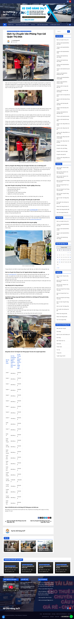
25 (59, 262)
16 (70, 257)
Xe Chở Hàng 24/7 (11, 608)
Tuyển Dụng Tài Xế (55, 24)
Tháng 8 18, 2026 (27, 569)
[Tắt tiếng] (15, 590)
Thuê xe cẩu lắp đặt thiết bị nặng (27, 594)
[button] (67, 24)
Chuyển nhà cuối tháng (62, 148)
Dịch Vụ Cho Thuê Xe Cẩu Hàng (27, 564)
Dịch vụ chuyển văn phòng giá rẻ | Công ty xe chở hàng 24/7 (11, 550)
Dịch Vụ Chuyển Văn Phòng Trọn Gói (13, 31)
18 (59, 259)
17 (57, 259)
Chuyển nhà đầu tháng (62, 145)
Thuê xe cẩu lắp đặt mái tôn (63, 116)
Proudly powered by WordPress (9, 615)
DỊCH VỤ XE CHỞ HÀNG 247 (22, 24)
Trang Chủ (10, 24)
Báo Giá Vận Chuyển (42, 24)
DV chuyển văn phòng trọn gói (25, 31)
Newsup (19, 615)
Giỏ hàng (59, 337)
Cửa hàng (59, 331)
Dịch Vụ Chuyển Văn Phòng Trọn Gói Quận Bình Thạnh (40, 521)
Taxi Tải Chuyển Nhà (61, 212)
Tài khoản (59, 343)
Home (41, 613)
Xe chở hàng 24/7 (16, 40)
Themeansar (24, 615)
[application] (11, 587)
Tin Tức (33, 24)
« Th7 (58, 267)
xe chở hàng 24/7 (12, 274)
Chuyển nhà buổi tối (61, 154)
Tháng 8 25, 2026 (10, 569)
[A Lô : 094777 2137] (71, 616)
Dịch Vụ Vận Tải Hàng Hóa (63, 197)
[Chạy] (4, 590)
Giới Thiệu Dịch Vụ (61, 340)
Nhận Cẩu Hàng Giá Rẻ (62, 206)
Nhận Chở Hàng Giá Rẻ (62, 209)
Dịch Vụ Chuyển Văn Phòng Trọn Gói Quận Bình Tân (16, 521)
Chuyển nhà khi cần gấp (62, 151)
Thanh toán (59, 346)
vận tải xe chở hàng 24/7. (35, 219)
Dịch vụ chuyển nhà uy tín (63, 39)
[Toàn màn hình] (17, 590)
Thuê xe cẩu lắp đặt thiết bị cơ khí (28, 590)
